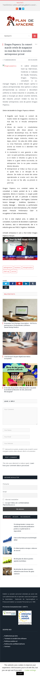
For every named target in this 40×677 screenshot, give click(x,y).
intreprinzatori (28, 267)
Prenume (6, 484)
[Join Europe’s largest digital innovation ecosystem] (20, 343)
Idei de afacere (32, 60)
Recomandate (25, 517)
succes (14, 271)
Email (5, 492)
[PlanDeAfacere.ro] (20, 20)
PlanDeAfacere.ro (10, 60)
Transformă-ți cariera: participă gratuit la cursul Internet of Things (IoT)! (20, 5)
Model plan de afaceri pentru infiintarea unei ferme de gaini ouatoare (24, 571)
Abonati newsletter (11, 499)
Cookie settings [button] (30, 670)
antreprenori (8, 267)
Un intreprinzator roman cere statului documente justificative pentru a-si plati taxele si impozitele (24, 527)
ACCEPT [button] (20, 673)
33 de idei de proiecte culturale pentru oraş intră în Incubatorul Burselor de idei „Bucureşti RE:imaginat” (20, 390)
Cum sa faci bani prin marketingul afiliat (25, 539)
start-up (6, 271)
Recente (15, 517)
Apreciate (7, 517)
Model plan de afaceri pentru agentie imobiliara (23, 560)
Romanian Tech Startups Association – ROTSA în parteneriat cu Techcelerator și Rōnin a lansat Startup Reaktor (20, 325)
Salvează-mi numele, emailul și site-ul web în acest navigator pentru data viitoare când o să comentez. (20, 450)
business (18, 267)
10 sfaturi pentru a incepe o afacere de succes (25, 549)
